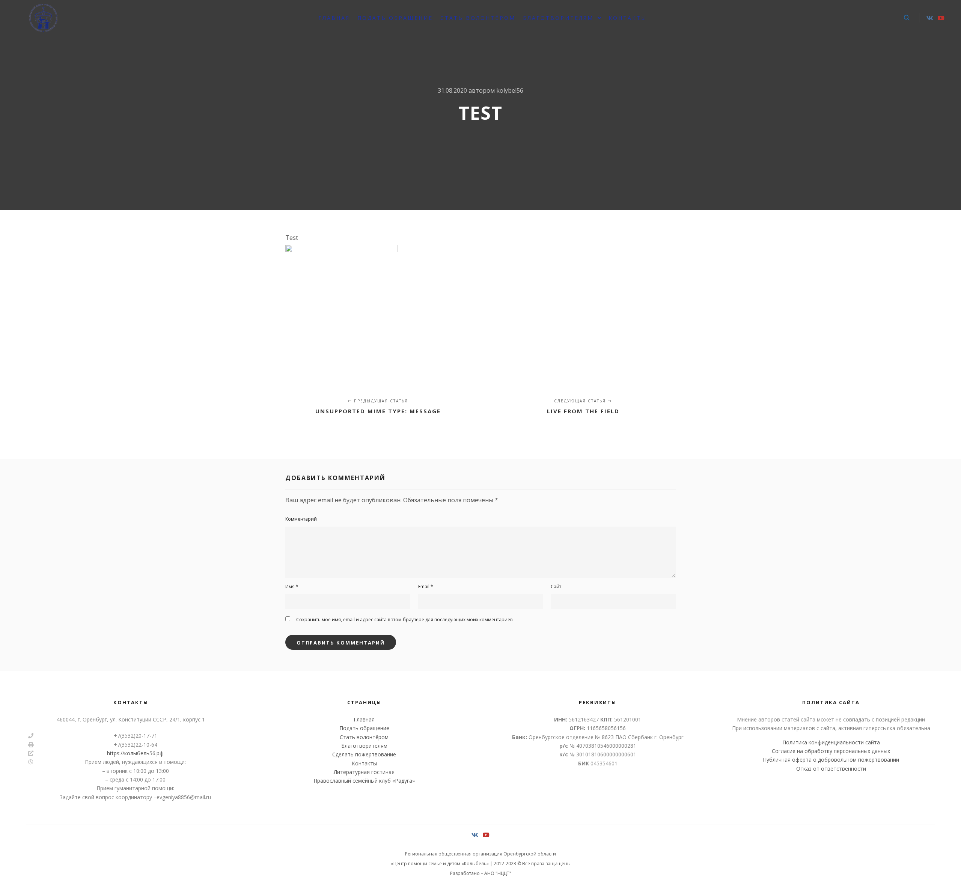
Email (425, 586)
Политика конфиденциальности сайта (831, 742)
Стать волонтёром (364, 737)
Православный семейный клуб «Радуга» (364, 780)
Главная (364, 719)
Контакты (364, 763)
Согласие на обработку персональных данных (831, 750)
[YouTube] (941, 18)
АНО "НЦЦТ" (497, 873)
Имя (291, 586)
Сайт (556, 586)
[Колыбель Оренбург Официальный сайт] (43, 18)
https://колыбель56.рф (135, 753)
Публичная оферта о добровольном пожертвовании (831, 759)
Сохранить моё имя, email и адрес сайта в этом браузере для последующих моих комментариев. (405, 619)
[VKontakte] (930, 18)
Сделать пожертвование (364, 754)
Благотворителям (364, 745)
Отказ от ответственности (831, 768)
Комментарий (301, 519)
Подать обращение (364, 728)
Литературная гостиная (364, 772)
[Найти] (906, 18)
